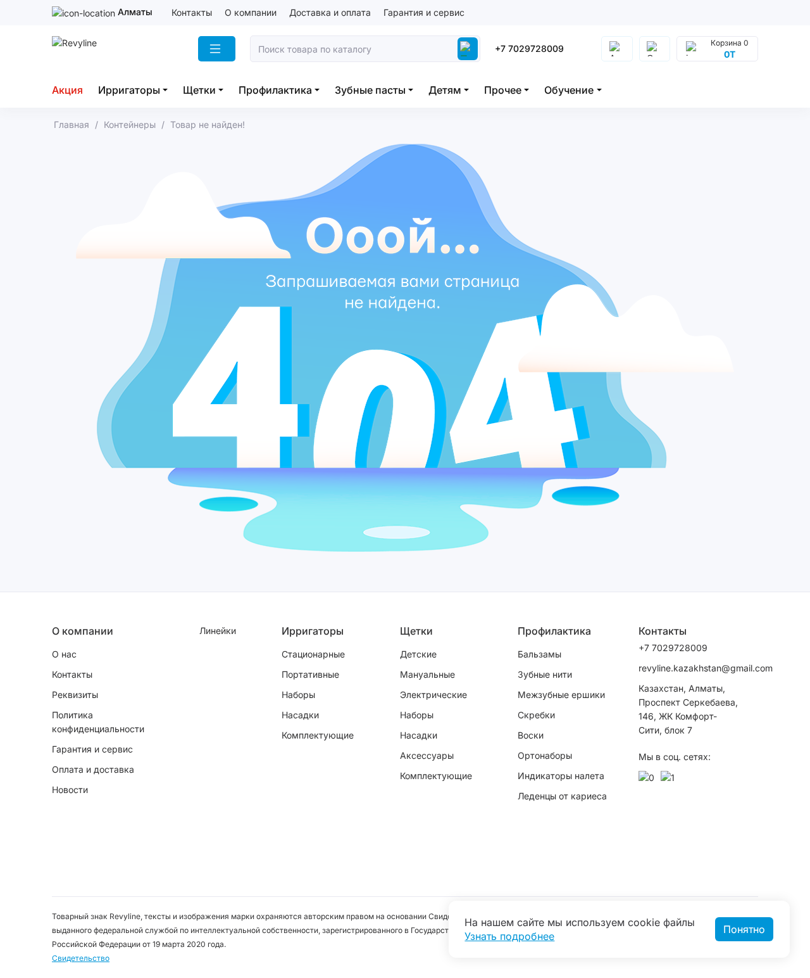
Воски (531, 735)
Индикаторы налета (561, 775)
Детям (444, 90)
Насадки (300, 714)
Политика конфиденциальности (98, 721)
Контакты (191, 12)
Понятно (744, 929)
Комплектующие (318, 735)
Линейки (217, 630)
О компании (251, 12)
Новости (70, 789)
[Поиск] (468, 48)
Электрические (433, 694)
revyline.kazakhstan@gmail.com (689, 668)
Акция (67, 90)
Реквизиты (75, 694)
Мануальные (427, 674)
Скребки (536, 714)
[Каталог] (216, 48)
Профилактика (275, 90)
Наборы (298, 694)
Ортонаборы (545, 755)
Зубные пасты (370, 90)
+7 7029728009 (529, 48)
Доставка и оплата (330, 12)
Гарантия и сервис (423, 12)
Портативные (310, 674)
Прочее (502, 90)
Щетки (199, 90)
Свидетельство (80, 958)
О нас (64, 654)
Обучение (569, 90)
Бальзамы (539, 654)
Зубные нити (545, 674)
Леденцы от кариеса (562, 796)
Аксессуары (427, 755)
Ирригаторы (129, 90)
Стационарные (313, 654)
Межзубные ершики (561, 694)
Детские (418, 654)
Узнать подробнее (509, 936)
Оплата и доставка (93, 769)
